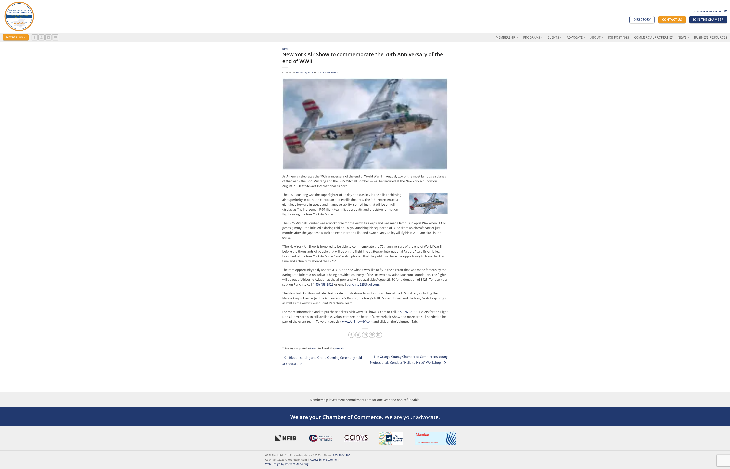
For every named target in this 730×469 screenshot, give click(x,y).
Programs (531, 37)
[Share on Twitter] (358, 335)
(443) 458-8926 (323, 284)
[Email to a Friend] (365, 335)
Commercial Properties (653, 37)
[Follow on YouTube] (55, 37)
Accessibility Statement (324, 459)
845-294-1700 (341, 455)
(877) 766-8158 (407, 312)
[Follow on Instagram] (41, 37)
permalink (340, 348)
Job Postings (618, 37)
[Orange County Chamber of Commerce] (37, 16)
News (682, 37)
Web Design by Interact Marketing (287, 464)
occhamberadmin (327, 72)
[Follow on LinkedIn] (48, 37)
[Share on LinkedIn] (379, 335)
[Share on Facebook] (351, 335)
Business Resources (710, 37)
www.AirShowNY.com (357, 321)
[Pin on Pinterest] (372, 335)
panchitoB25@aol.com (363, 284)
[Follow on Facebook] (35, 37)
